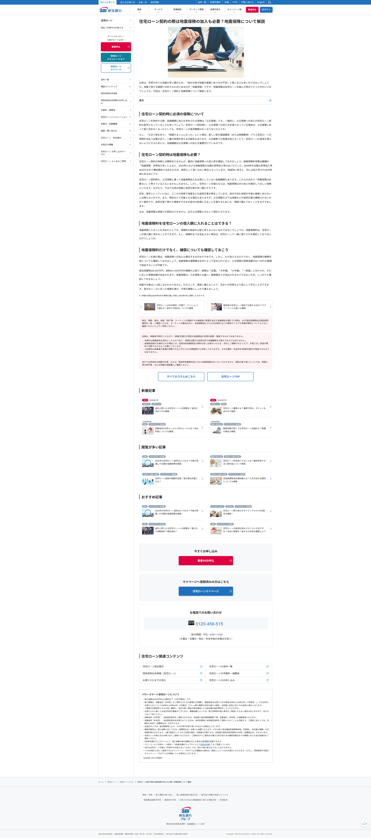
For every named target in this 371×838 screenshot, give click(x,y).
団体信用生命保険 (109, 93)
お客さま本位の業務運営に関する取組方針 (197, 800)
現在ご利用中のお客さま (112, 27)
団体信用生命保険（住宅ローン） (160, 673)
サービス (158, 9)
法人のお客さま (127, 2)
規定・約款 (147, 795)
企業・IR (143, 2)
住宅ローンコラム (127, 782)
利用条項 (223, 800)
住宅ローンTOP (230, 376)
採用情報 (155, 2)
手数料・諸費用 (108, 109)
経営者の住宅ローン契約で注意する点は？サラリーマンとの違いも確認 (244, 307)
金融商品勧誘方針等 (152, 800)
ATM (235, 2)
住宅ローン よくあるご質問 (113, 161)
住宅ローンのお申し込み (222, 680)
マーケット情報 (196, 9)
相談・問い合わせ (109, 130)
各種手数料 (215, 2)
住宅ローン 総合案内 (111, 137)
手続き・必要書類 (109, 123)
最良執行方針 (170, 800)
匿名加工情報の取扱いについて (214, 795)
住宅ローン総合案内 (153, 666)
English (261, 2)
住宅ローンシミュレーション (114, 116)
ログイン (266, 9)
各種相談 (177, 9)
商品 (139, 9)
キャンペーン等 (234, 9)
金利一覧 (202, 2)
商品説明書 (205, 744)
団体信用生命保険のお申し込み (114, 102)
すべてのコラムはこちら (181, 376)
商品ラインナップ (109, 86)
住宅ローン (106, 20)
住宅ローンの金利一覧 (220, 666)
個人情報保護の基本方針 (187, 795)
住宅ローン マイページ (116, 68)
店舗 (226, 2)
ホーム (101, 782)
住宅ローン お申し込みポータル (113, 153)
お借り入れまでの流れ (154, 680)
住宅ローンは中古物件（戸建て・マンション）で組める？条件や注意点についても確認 (178, 307)
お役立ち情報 (107, 144)
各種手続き (215, 9)
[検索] (269, 2)
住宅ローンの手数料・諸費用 (224, 673)
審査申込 (252, 9)
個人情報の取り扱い (164, 795)
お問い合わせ (247, 2)
